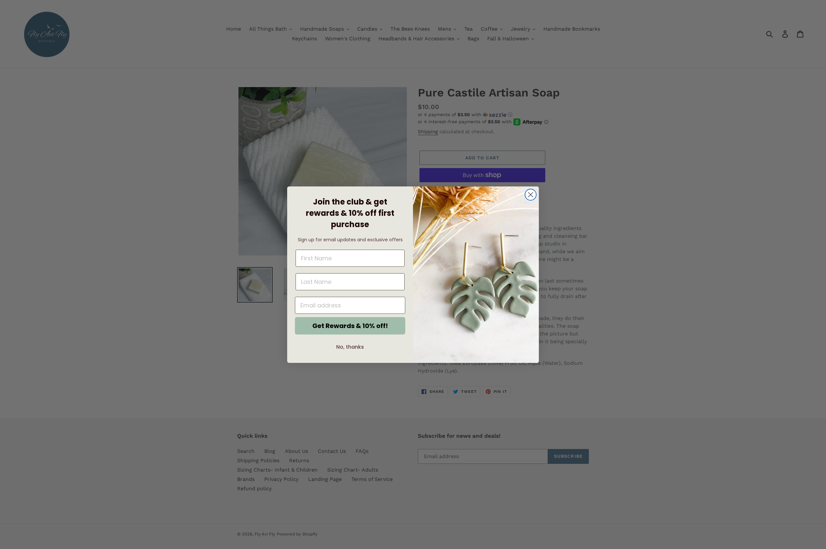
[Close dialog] (530, 194)
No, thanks (350, 347)
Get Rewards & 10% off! (350, 325)
